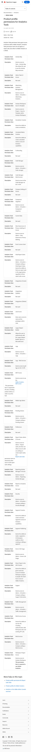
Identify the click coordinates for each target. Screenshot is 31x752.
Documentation (8, 12)
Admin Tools (10, 35)
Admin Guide (9, 15)
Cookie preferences (20, 743)
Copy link (14, 31)
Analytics (16, 12)
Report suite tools (20, 456)
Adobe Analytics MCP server (19, 382)
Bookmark (7, 31)
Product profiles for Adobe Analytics (15, 686)
